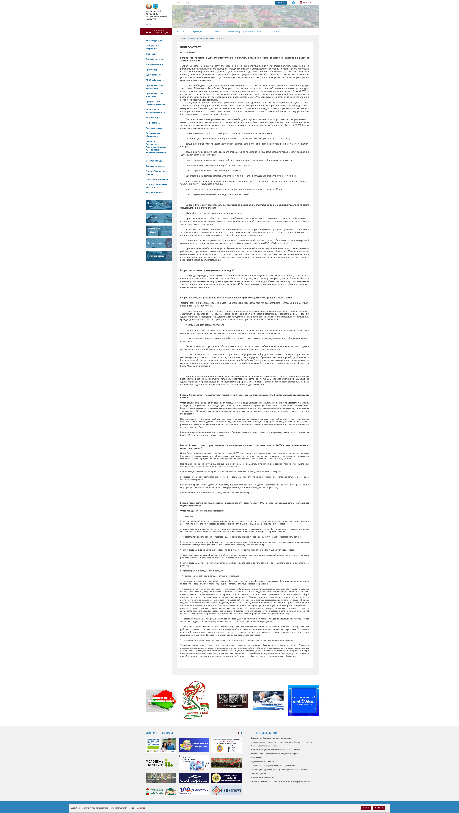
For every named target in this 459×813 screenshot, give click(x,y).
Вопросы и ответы (155, 256)
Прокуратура (152, 70)
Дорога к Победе (154, 161)
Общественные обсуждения (153, 134)
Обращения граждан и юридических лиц (245, 32)
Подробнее (140, 808)
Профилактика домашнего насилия (155, 103)
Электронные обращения (153, 230)
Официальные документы (152, 47)
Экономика (151, 54)
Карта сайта (307, 2)
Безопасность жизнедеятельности (155, 111)
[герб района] (155, 6)
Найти (281, 3)
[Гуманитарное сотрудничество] (268, 700)
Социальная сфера (155, 59)
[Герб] (149, 6)
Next (320, 700)
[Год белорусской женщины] (195, 700)
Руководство (198, 32)
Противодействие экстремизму (154, 86)
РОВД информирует (155, 80)
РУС (147, 25)
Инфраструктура (154, 41)
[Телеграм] (293, 3)
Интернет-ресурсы (155, 193)
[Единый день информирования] (161, 700)
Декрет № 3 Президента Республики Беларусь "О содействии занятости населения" (156, 147)
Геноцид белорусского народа (156, 172)
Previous (144, 700)
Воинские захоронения (157, 179)
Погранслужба (153, 123)
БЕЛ (154, 25)
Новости (180, 32)
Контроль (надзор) (154, 64)
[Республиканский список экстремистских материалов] (303, 700)
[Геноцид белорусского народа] (232, 701)
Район (216, 32)
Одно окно (276, 32)
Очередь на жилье (156, 243)
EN (150, 25)
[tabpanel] (194, 768)
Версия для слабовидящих (161, 32)
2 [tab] (241, 733)
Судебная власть (153, 75)
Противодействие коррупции (154, 94)
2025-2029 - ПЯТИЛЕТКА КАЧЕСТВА (156, 186)
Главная (182, 38)
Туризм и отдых (153, 118)
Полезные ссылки (154, 128)
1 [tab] (238, 733)
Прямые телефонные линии (157, 204)
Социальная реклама (156, 166)
